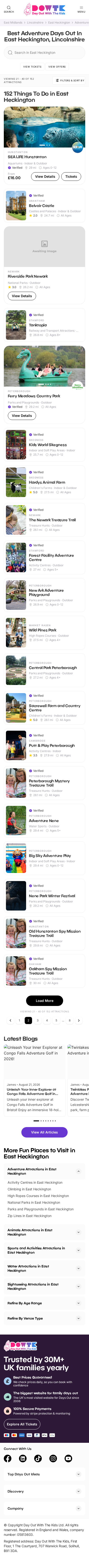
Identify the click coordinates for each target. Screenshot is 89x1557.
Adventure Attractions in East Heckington (32, 1171)
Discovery (16, 1491)
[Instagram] (53, 1459)
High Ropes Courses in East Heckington (38, 1196)
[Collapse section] (78, 1171)
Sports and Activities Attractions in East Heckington (36, 1250)
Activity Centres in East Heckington (35, 1182)
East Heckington (59, 22)
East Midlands (13, 22)
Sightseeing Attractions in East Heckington (33, 1286)
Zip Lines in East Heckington (30, 1216)
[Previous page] (10, 1020)
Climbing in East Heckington (29, 1189)
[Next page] (78, 1020)
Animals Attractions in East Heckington (30, 1232)
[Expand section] (78, 1232)
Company (15, 1508)
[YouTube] (68, 1459)
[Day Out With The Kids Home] (44, 9)
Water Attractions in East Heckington (28, 1268)
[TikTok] (38, 1459)
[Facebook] (7, 1459)
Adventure (82, 22)
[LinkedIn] (23, 1459)
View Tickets (32, 66)
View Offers (57, 66)
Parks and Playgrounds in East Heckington (41, 1209)
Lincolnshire (35, 22)
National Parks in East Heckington (34, 1202)
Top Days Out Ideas (24, 1474)
